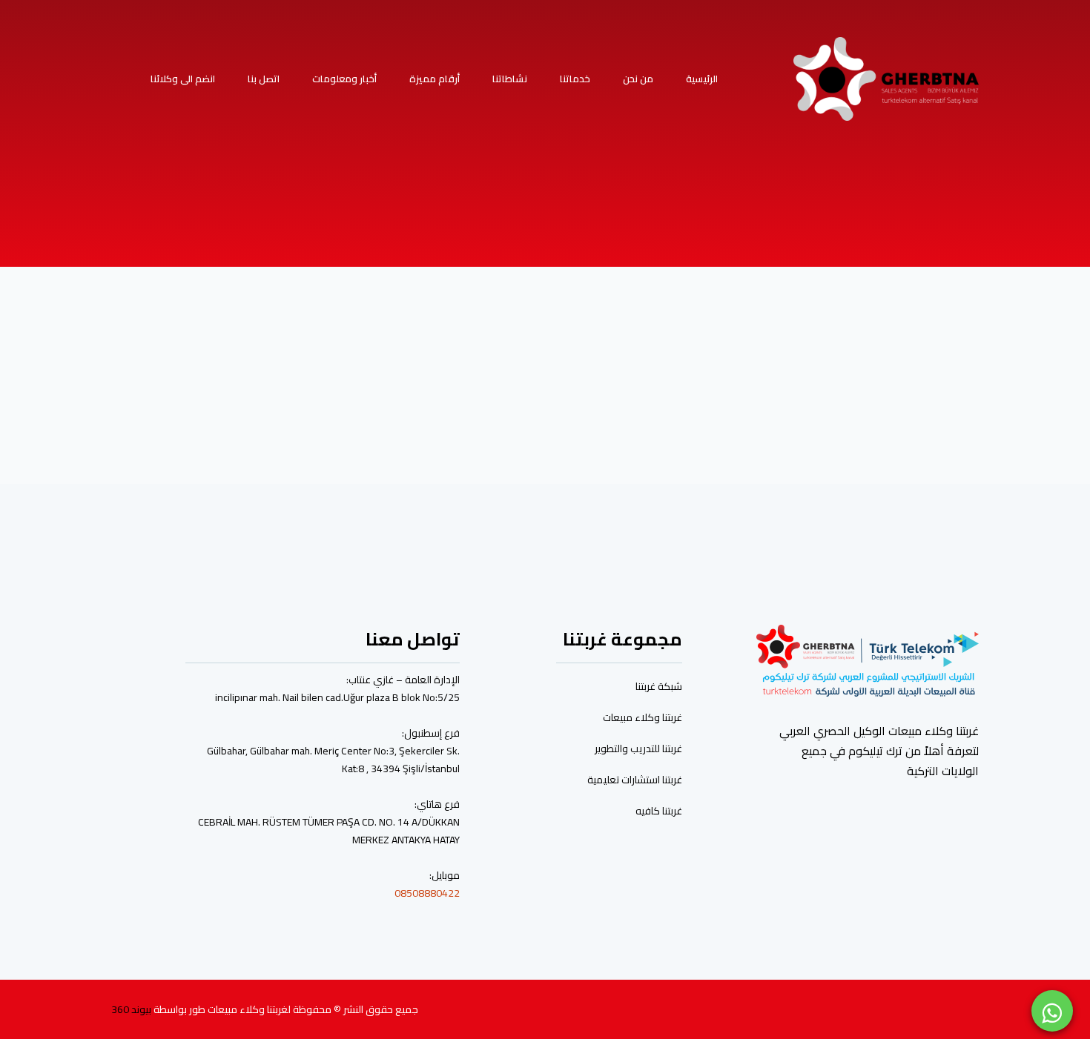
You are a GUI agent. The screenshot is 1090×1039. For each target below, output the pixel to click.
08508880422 (427, 893)
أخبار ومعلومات (344, 78)
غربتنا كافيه (658, 810)
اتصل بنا (264, 78)
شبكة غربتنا (658, 686)
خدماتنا (575, 78)
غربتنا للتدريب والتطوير (638, 748)
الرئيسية (702, 78)
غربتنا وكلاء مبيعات (642, 717)
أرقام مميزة (434, 78)
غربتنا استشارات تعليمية (634, 779)
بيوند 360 (131, 1009)
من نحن (638, 78)
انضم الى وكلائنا (183, 78)
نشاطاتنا (509, 78)
